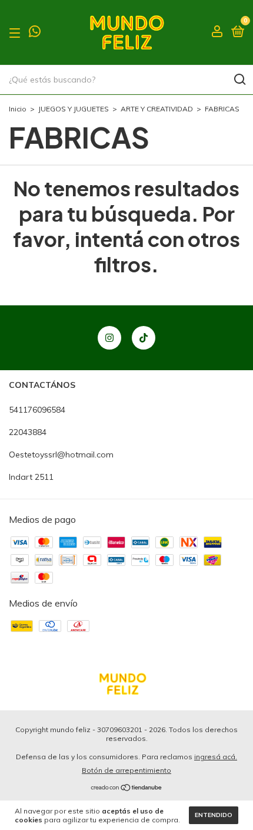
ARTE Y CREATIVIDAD (157, 108)
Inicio (17, 108)
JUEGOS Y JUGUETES (73, 108)
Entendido (213, 815)
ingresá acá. (215, 756)
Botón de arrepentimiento (126, 770)
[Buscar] (239, 79)
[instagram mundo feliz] (109, 338)
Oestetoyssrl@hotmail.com (61, 454)
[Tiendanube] (127, 788)
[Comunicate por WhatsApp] (35, 33)
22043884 (27, 432)
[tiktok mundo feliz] (143, 338)
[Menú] (17, 32)
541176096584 (37, 409)
